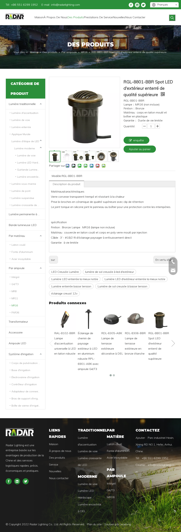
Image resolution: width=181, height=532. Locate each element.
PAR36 (15, 312)
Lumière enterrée (21, 127)
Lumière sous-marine (23, 183)
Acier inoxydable (21, 259)
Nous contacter (59, 478)
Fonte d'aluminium (22, 252)
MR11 (14, 298)
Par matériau (17, 236)
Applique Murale (20, 134)
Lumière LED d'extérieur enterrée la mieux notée (134, 279)
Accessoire (16, 332)
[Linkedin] (137, 4)
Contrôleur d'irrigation (24, 384)
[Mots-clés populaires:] (172, 18)
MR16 (14, 305)
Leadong (125, 524)
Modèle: (57, 176)
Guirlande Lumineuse (29, 169)
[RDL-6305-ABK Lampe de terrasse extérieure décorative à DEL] (112, 319)
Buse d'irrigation (20, 370)
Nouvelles (55, 471)
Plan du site (94, 524)
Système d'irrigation (21, 354)
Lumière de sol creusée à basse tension (122, 286)
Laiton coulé (18, 244)
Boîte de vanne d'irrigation (26, 405)
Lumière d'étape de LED (25, 141)
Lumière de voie (20, 120)
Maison (53, 444)
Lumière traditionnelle (22, 104)
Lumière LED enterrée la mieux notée (74, 279)
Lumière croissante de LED (26, 205)
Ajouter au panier (140, 149)
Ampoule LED (17, 343)
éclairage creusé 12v (64, 293)
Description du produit (66, 184)
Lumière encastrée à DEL (31, 176)
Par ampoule (17, 268)
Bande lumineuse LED (23, 225)
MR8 (13, 291)
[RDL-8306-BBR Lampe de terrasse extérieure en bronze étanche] (136, 319)
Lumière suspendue (22, 198)
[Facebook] (131, 4)
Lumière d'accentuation (24, 113)
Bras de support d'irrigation (27, 398)
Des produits (57, 457)
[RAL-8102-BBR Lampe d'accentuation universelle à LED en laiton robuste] (65, 319)
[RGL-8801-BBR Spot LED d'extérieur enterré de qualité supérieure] (159, 319)
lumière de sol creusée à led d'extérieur (109, 272)
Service (53, 464)
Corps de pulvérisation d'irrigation (28, 363)
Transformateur (18, 321)
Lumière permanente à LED (26, 214)
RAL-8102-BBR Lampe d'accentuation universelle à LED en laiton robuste (65, 343)
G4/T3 (15, 284)
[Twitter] (143, 4)
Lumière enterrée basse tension (71, 286)
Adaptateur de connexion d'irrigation (28, 391)
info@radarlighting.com (65, 4)
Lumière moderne (24, 148)
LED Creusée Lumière (65, 272)
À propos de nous (60, 451)
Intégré (15, 277)
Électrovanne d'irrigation (25, 377)
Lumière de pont (20, 191)
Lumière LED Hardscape (31, 162)
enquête (138, 140)
